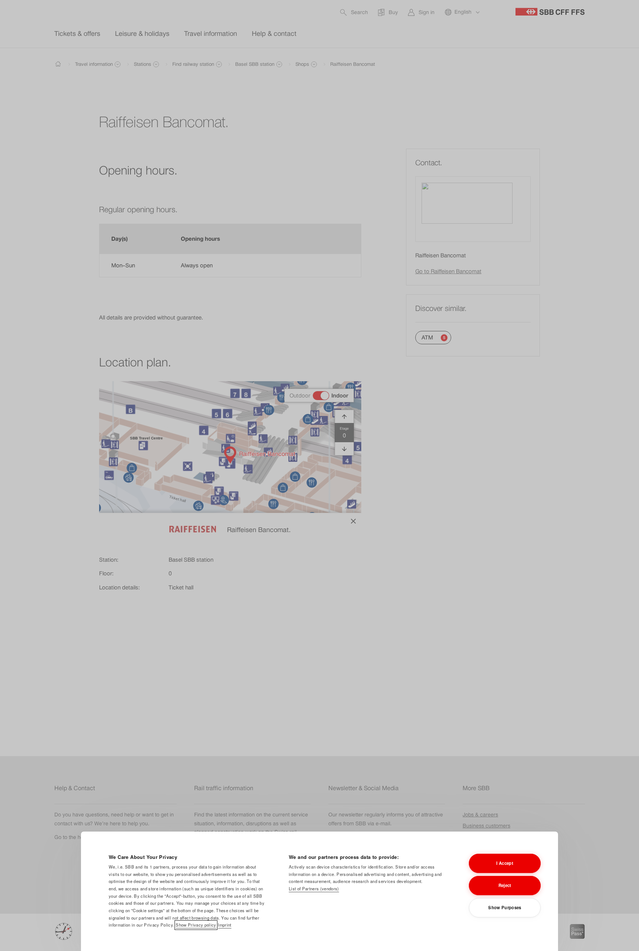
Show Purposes (504, 907)
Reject (504, 885)
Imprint (224, 925)
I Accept (504, 863)
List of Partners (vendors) (314, 888)
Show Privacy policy (196, 925)
